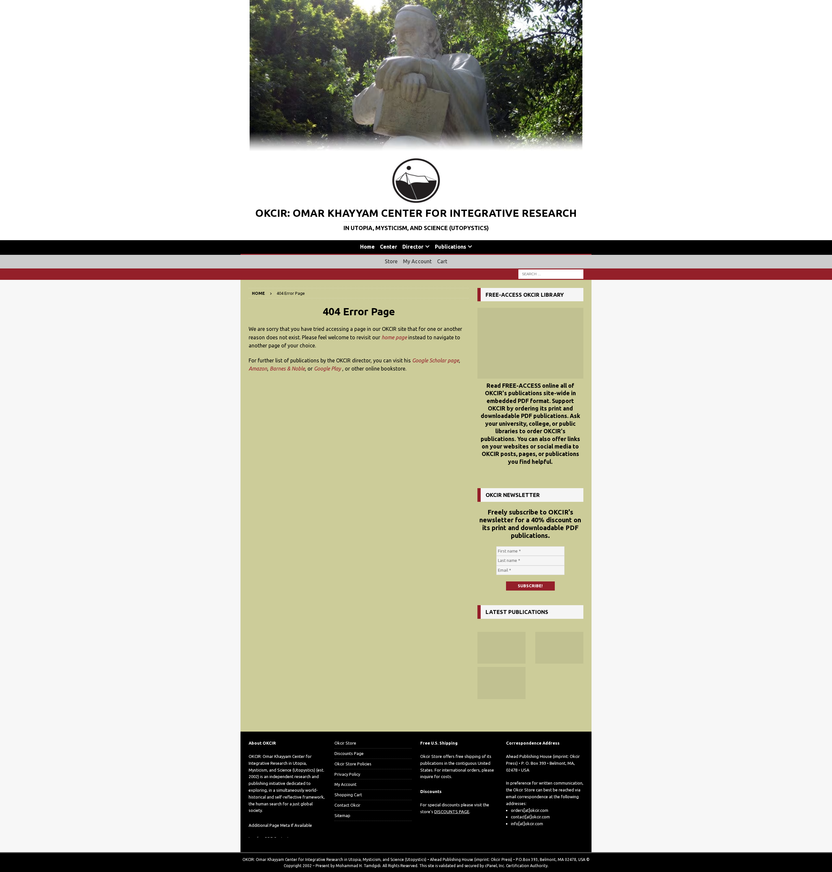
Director (412, 247)
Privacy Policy (347, 774)
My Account (417, 261)
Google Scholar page (435, 360)
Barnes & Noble (287, 368)
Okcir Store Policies (352, 763)
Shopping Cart (348, 794)
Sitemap (342, 815)
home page (394, 337)
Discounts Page (349, 753)
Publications (450, 247)
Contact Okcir (347, 805)
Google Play (327, 368)
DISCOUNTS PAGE (451, 811)
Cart (442, 261)
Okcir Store (345, 743)
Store (391, 261)
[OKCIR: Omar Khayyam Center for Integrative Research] (416, 147)
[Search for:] (550, 273)
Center (388, 247)
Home (367, 247)
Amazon (258, 368)
